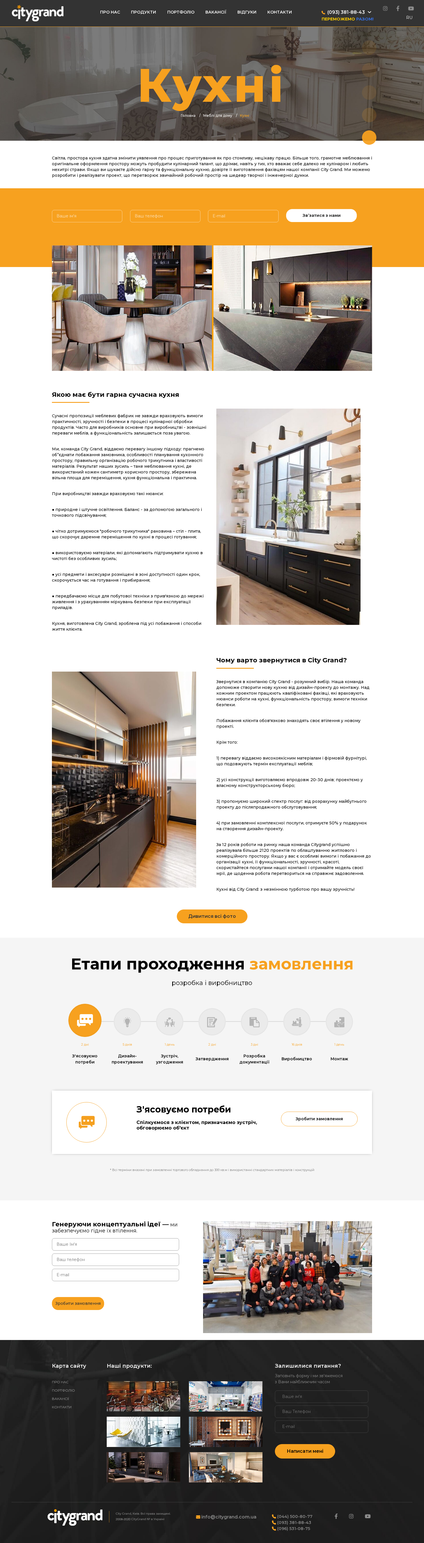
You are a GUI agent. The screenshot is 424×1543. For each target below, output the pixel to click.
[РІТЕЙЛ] (225, 1396)
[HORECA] (143, 1396)
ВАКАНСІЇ (60, 1399)
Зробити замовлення (319, 1118)
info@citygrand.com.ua (228, 1517)
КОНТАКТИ (62, 1407)
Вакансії (215, 12)
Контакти (279, 12)
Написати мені (305, 1451)
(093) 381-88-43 (293, 1522)
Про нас (110, 12)
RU (409, 17)
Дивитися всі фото (212, 916)
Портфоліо (180, 12)
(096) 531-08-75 (293, 1528)
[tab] (85, 1034)
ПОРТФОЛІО (63, 1390)
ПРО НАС (60, 1382)
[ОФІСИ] (143, 1432)
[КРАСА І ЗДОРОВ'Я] (225, 1432)
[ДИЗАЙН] (225, 1467)
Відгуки (246, 12)
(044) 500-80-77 (294, 1516)
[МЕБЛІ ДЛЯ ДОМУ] (143, 1467)
